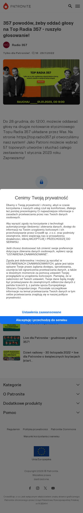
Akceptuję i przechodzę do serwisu (41, 320)
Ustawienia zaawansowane (41, 312)
